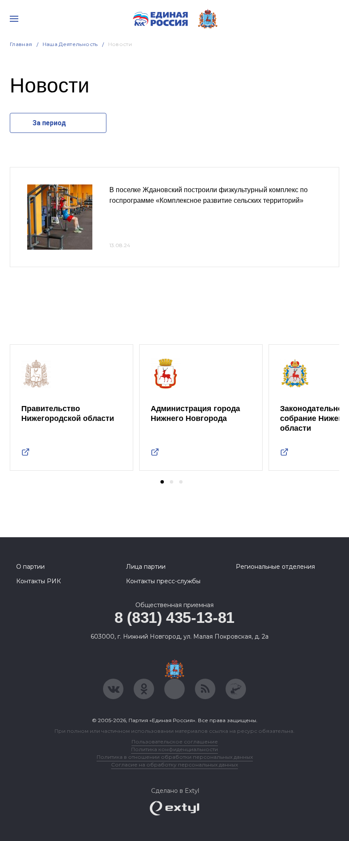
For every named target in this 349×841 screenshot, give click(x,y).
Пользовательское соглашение (175, 741)
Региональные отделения (275, 566)
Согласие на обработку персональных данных (174, 764)
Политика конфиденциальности (174, 749)
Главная (21, 44)
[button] (162, 482)
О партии (30, 566)
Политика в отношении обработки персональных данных (175, 757)
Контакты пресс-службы (163, 581)
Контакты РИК (38, 581)
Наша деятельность (70, 44)
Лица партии (146, 566)
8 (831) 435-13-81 (174, 617)
